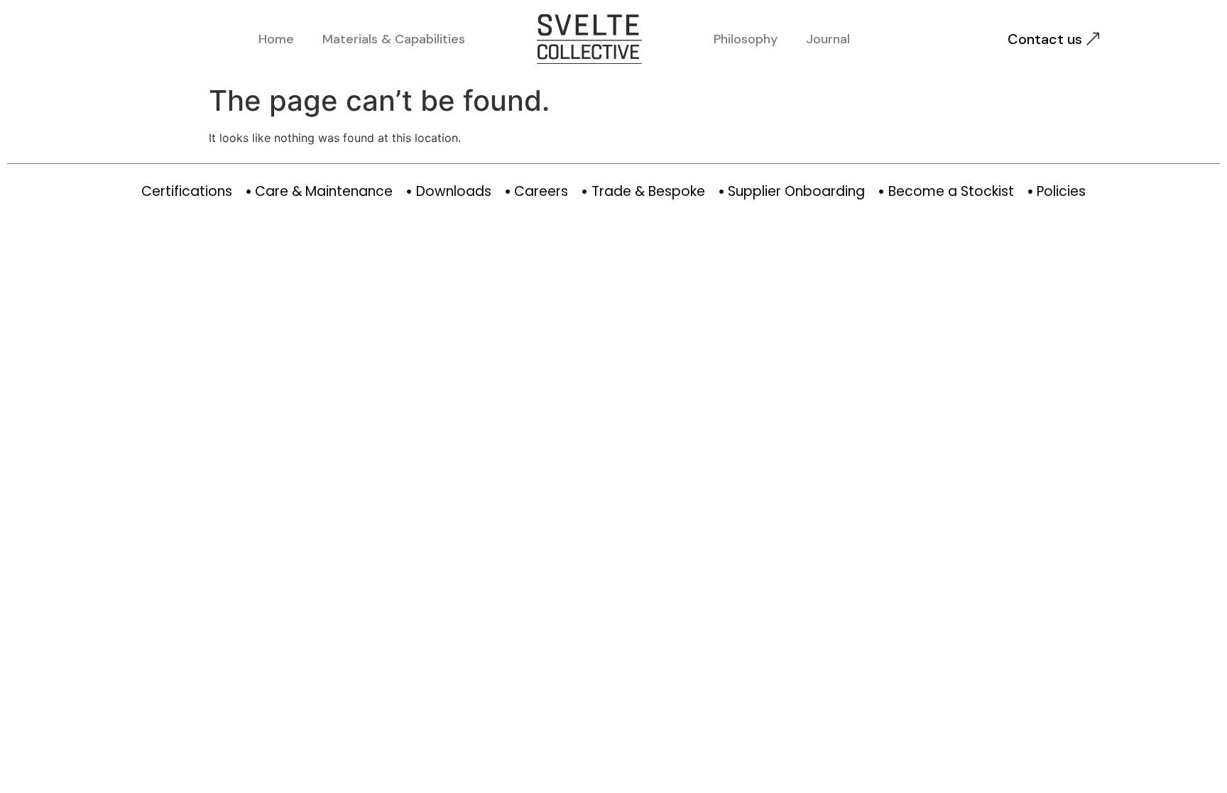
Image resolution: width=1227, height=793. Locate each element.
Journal (828, 39)
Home (276, 39)
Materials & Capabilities (393, 39)
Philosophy (746, 39)
